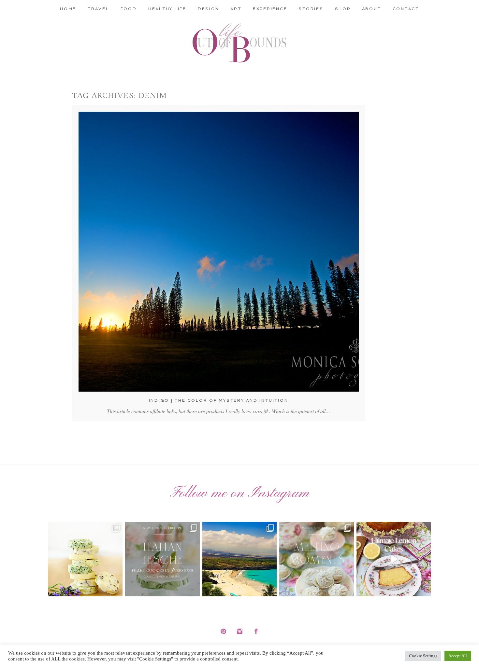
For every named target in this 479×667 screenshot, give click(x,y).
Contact (406, 9)
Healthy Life (167, 9)
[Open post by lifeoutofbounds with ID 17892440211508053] (316, 559)
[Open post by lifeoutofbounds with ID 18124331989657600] (239, 559)
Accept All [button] (457, 655)
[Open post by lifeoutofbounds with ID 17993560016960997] (393, 559)
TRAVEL (98, 9)
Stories (310, 9)
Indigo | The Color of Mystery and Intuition (218, 400)
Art (235, 9)
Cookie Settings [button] (423, 655)
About (371, 9)
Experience (270, 9)
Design (208, 9)
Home (68, 9)
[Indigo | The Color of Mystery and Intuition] (219, 252)
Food (129, 9)
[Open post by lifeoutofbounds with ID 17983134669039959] (162, 559)
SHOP (343, 9)
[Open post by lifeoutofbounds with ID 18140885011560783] (85, 559)
